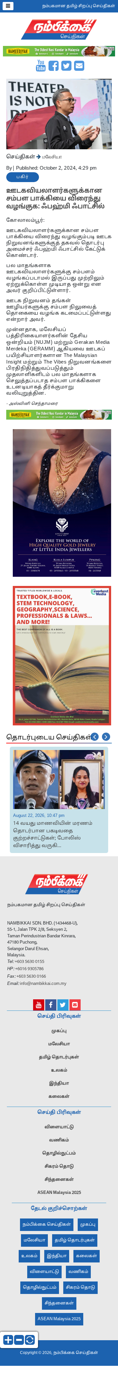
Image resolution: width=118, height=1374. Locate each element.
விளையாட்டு (59, 1127)
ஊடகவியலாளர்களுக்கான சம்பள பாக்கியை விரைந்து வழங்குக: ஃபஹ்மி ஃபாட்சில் (55, 199)
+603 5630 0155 (29, 962)
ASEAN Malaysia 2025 (59, 1193)
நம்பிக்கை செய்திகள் (47, 1224)
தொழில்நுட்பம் (59, 1153)
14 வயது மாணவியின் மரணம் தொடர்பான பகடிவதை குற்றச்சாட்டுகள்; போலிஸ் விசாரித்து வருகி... (52, 835)
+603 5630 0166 (31, 976)
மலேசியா (51, 156)
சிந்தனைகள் (59, 1179)
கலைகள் (59, 1096)
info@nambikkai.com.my (43, 984)
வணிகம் (59, 1140)
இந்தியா (59, 1083)
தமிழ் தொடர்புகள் (59, 1057)
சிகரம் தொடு (59, 1166)
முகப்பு (59, 1031)
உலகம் (59, 1070)
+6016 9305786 (29, 969)
